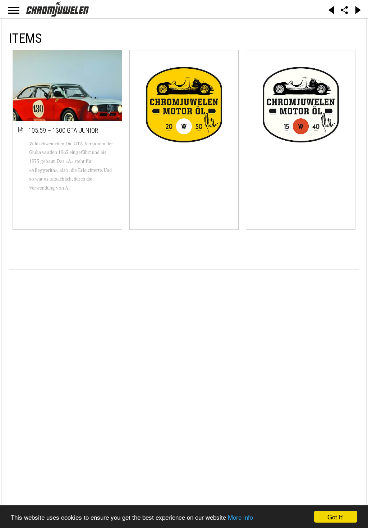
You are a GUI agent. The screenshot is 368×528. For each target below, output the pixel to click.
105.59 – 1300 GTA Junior (63, 130)
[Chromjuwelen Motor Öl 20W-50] (184, 104)
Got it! (335, 516)
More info (240, 517)
